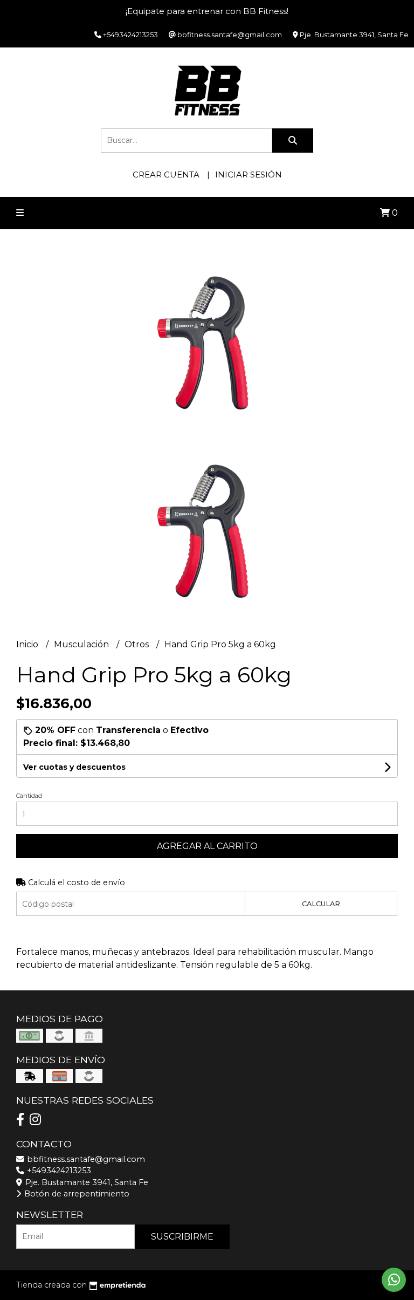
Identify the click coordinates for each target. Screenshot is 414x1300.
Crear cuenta (166, 174)
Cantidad (29, 795)
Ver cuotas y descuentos (74, 767)
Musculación (82, 644)
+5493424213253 (58, 1170)
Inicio (28, 644)
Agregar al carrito (207, 846)
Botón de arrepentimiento (75, 1194)
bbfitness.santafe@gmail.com (85, 1159)
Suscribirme (182, 1236)
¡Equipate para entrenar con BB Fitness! (207, 11)
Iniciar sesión (248, 174)
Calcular (321, 904)
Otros (138, 644)
